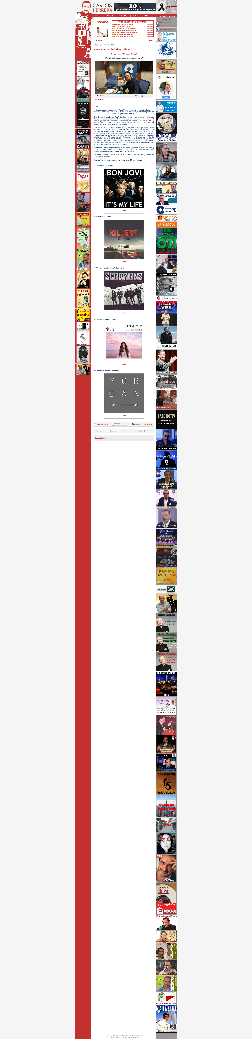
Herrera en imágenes (167, 26)
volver (151, 40)
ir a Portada (98, 40)
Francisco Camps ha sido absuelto (124, 30)
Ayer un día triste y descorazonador (124, 28)
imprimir (149, 424)
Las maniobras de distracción (123, 34)
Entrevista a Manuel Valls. (121, 26)
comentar (117, 423)
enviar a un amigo (102, 424)
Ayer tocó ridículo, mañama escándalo (125, 32)
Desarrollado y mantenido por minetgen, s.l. (125, 1037)
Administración (166, 19)
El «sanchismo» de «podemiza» (123, 36)
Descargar (99, 99)
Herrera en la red (165, 22)
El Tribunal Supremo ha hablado (123, 24)
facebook (137, 424)
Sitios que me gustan (167, 29)
